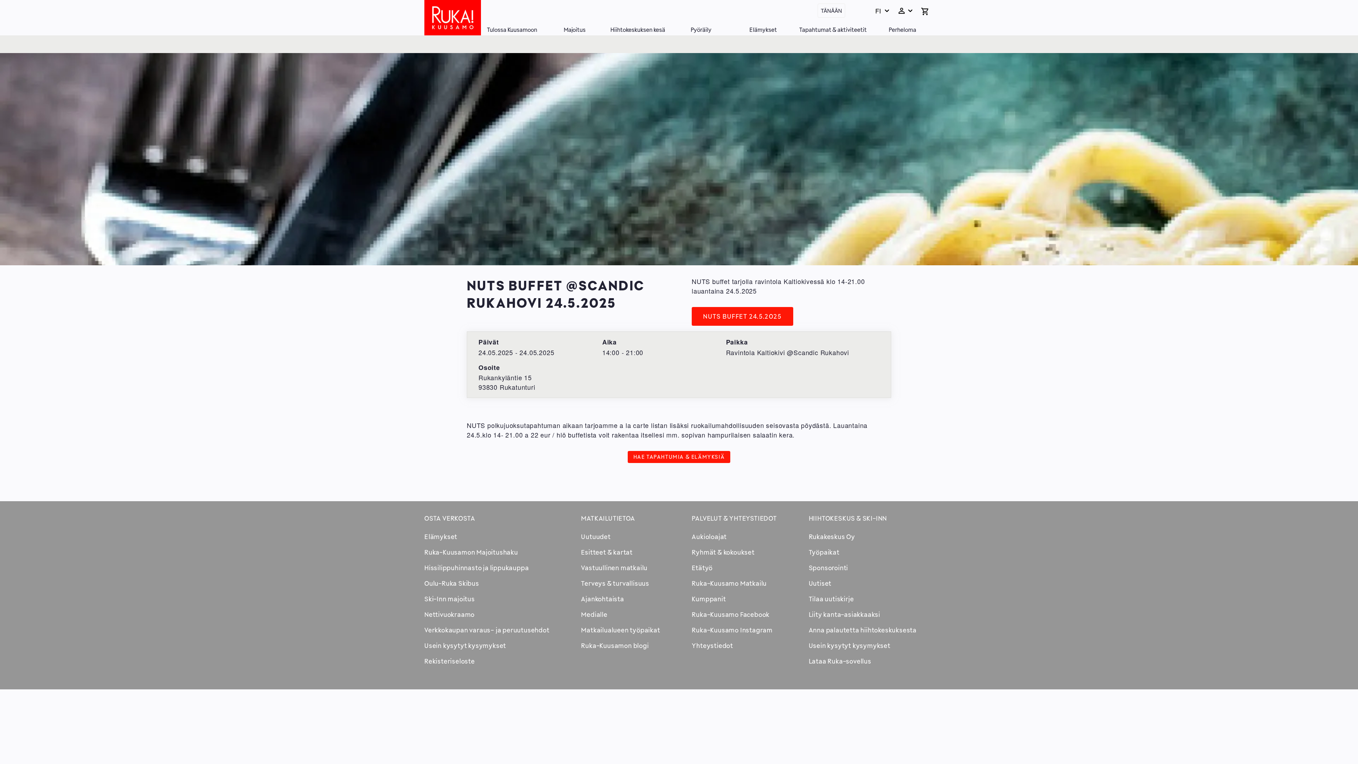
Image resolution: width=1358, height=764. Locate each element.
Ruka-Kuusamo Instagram (732, 630)
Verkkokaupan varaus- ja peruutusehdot (487, 630)
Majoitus (575, 29)
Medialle (594, 614)
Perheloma (902, 29)
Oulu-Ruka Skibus (451, 583)
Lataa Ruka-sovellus (840, 661)
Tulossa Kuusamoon (512, 29)
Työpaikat (824, 552)
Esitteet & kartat (607, 552)
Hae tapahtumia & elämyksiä (679, 456)
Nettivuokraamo (449, 614)
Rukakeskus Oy (832, 536)
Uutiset (820, 583)
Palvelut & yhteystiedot (734, 518)
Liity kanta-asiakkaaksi (844, 614)
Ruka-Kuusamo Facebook (731, 614)
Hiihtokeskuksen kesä (637, 29)
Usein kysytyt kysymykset (465, 645)
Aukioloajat (709, 536)
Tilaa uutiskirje (831, 599)
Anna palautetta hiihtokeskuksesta (863, 630)
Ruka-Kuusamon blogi (615, 645)
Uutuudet (595, 536)
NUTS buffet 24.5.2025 (742, 316)
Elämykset (763, 29)
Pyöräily (701, 29)
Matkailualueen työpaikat (620, 630)
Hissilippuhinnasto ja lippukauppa (476, 568)
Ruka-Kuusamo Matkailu (729, 583)
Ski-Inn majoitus (449, 599)
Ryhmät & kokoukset (723, 552)
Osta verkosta (449, 518)
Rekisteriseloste (449, 661)
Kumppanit (709, 599)
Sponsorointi (828, 568)
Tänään (831, 10)
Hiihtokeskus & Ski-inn (848, 518)
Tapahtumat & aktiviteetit (833, 29)
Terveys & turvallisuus (615, 583)
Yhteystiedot (712, 645)
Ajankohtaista (602, 599)
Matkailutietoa (608, 518)
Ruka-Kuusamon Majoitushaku (471, 552)
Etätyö (702, 568)
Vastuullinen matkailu (614, 568)
